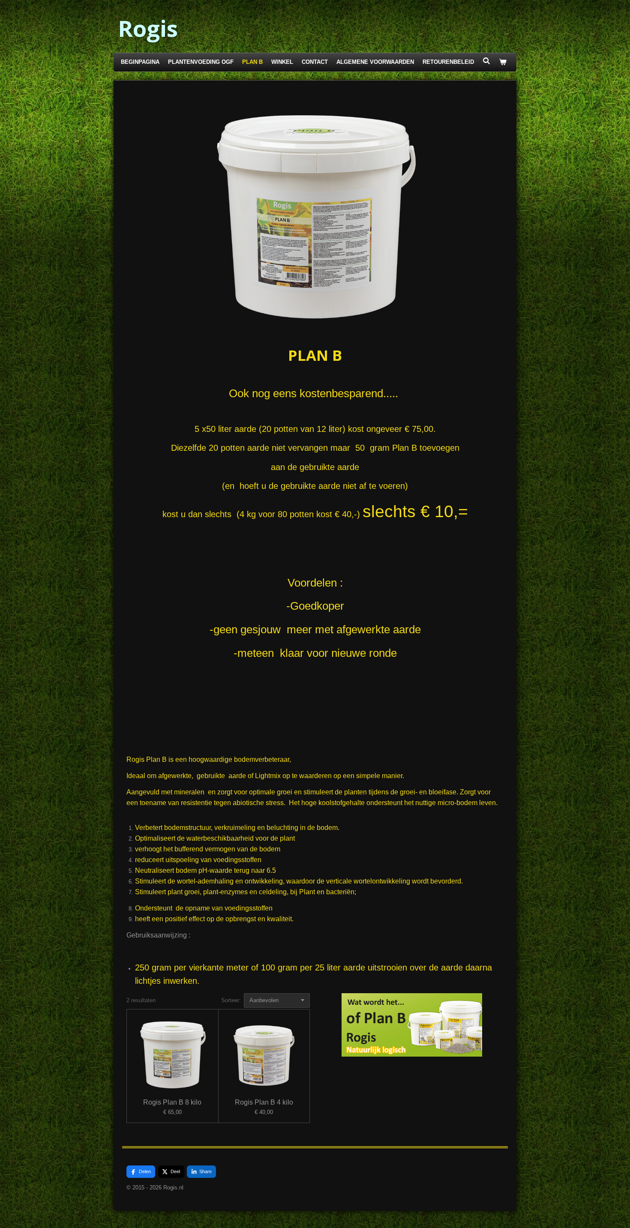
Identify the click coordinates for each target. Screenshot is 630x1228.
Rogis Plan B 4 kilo (264, 1102)
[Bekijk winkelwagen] (503, 62)
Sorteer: (231, 1000)
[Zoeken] (486, 61)
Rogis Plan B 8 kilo (172, 1102)
